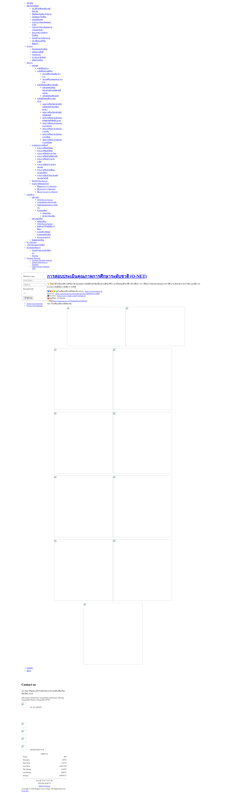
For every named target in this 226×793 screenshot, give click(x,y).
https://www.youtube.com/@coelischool (71, 296)
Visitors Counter (44, 786)
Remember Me (28, 289)
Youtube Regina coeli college (39, 727)
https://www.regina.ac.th (93, 291)
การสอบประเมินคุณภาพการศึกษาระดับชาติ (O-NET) (97, 276)
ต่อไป (29, 671)
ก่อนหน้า (30, 668)
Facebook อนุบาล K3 (36, 742)
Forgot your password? (35, 304)
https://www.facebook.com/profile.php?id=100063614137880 (77, 294)
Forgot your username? (35, 306)
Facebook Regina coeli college (39, 734)
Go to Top (25, 791)
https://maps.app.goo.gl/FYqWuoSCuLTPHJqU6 (70, 301)
